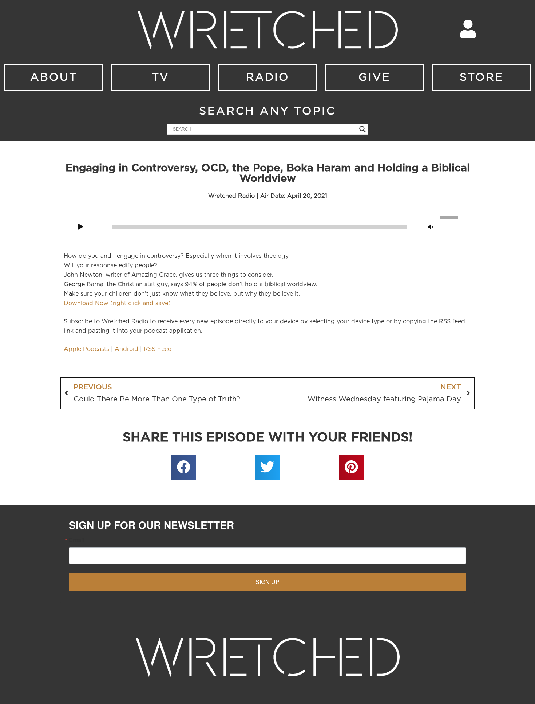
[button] (183, 467)
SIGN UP (267, 581)
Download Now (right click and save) (117, 303)
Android (126, 349)
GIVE (374, 77)
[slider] (450, 217)
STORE (481, 77)
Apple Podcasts (86, 349)
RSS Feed (158, 349)
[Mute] (430, 227)
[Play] (80, 227)
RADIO (267, 77)
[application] (267, 226)
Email (76, 540)
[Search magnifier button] (362, 129)
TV (160, 77)
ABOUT (53, 77)
